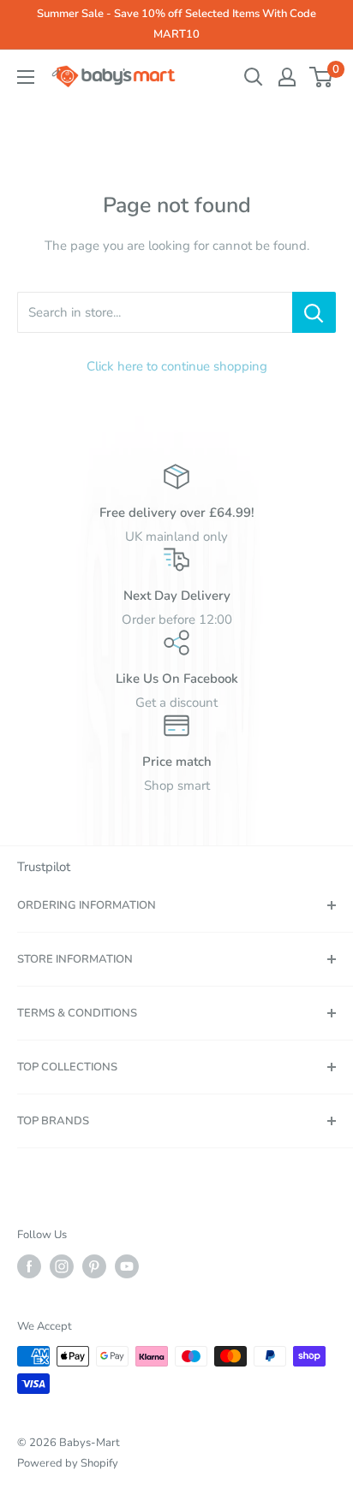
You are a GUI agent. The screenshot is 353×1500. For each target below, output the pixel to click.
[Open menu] (25, 77)
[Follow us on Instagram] (62, 1266)
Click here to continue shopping (177, 366)
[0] (321, 77)
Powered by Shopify (67, 1463)
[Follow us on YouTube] (127, 1266)
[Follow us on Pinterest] (94, 1266)
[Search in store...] (314, 312)
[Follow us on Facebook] (29, 1266)
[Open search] (253, 77)
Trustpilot (43, 866)
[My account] (287, 77)
